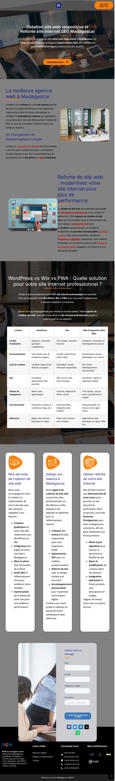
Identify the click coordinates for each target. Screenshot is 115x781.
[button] (58, 5)
